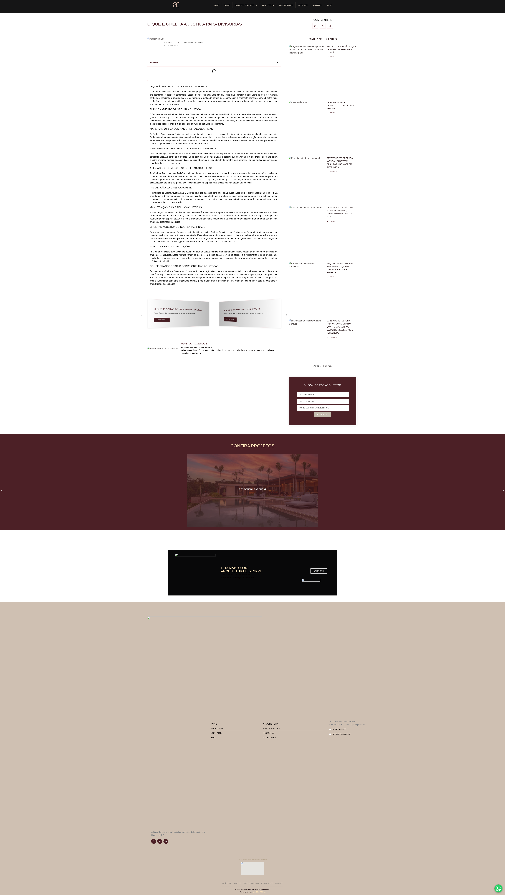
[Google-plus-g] (165, 841)
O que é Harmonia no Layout (173, 309)
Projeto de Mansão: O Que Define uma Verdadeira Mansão (341, 49)
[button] (277, 63)
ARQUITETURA (268, 5)
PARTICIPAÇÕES (286, 5)
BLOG (329, 5)
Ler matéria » (332, 57)
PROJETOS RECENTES (244, 5)
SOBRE (227, 5)
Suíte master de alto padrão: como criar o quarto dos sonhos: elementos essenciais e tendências (340, 327)
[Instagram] (153, 841)
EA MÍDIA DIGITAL (259, 892)
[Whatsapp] (159, 841)
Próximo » (328, 366)
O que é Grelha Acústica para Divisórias (194, 24)
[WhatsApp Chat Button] (498, 888)
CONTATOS (317, 5)
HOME (216, 5)
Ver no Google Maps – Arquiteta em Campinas (252, 859)
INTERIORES (303, 5)
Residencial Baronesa (252, 489)
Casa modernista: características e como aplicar (340, 105)
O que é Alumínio (234, 309)
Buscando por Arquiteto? (322, 385)
